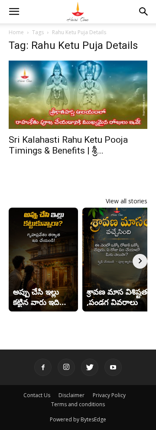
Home (16, 32)
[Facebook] (43, 367)
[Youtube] (113, 367)
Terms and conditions (78, 404)
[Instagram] (66, 367)
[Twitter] (89, 367)
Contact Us (36, 395)
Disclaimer (71, 395)
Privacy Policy (109, 395)
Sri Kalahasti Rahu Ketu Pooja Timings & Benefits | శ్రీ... (68, 145)
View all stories (126, 201)
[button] (14, 11)
